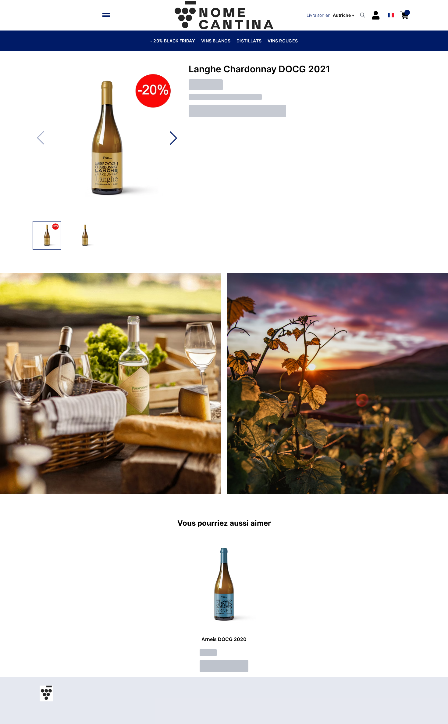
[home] (224, 15)
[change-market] (331, 15)
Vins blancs (215, 40)
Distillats (249, 40)
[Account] (376, 15)
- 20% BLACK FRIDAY (172, 40)
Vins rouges (283, 40)
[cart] (404, 15)
